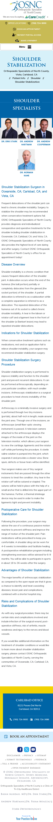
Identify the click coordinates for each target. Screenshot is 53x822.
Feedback (41, 760)
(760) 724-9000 (38, 23)
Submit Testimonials (19, 760)
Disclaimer (13, 756)
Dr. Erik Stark (9, 141)
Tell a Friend (10, 764)
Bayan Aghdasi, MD (13, 794)
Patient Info (19, 78)
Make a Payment (29, 40)
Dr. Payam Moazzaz (38, 802)
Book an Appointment (28, 29)
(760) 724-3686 (40, 719)
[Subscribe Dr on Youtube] (33, 749)
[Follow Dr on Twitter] (26, 749)
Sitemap (41, 756)
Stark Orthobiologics (26, 809)
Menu (22, 47)
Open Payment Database (26, 768)
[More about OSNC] (26, 7)
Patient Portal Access (29, 35)
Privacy (28, 756)
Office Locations (17, 23)
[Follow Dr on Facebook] (20, 749)
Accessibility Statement (36, 764)
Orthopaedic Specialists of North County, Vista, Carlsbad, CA (26, 72)
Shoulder (36, 78)
